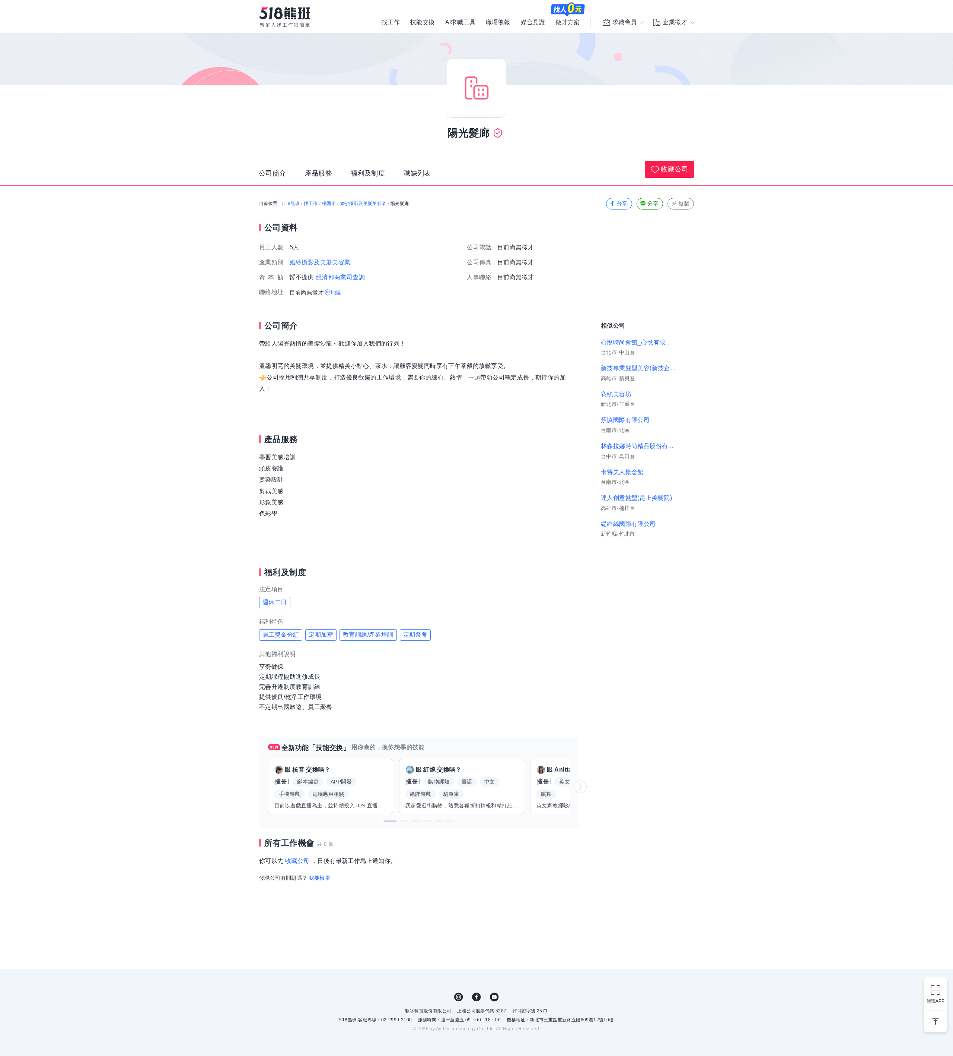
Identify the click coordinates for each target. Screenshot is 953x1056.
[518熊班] (284, 17)
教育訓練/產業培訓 (368, 634)
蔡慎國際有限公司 (625, 420)
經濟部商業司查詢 (340, 277)
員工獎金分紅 (280, 634)
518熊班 (291, 203)
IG (458, 997)
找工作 (391, 22)
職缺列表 (417, 173)
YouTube (494, 997)
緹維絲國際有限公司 (628, 524)
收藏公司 (674, 169)
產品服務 (318, 173)
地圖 (336, 292)
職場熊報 (498, 22)
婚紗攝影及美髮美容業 (363, 203)
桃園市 (329, 203)
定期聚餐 (415, 634)
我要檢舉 (320, 878)
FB (476, 997)
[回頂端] (935, 1018)
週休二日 (274, 602)
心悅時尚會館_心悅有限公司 (639, 342)
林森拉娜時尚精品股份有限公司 (639, 446)
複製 (683, 204)
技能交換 (422, 22)
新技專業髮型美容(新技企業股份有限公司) (639, 368)
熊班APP (935, 1001)
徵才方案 (567, 22)
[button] (390, 821)
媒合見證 (533, 22)
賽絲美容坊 (616, 394)
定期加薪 (321, 634)
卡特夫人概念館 (622, 472)
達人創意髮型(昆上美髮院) (636, 498)
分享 (622, 204)
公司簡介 (272, 173)
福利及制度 (368, 173)
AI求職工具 (460, 22)
